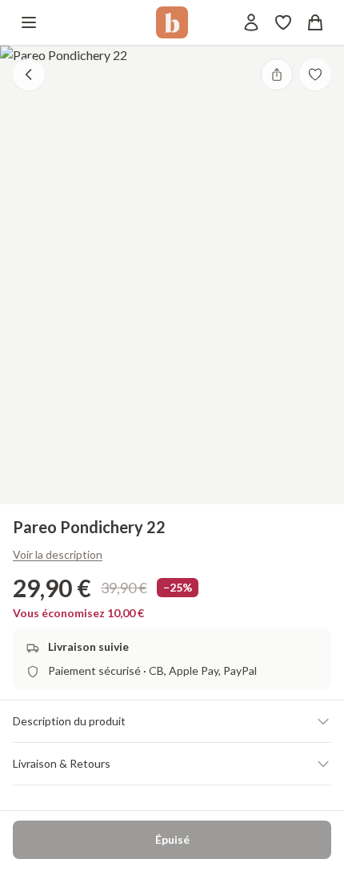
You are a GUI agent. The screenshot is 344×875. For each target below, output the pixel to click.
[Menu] (29, 22)
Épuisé (172, 839)
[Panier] (315, 22)
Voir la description (57, 554)
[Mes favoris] (283, 22)
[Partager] (277, 74)
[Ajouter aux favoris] (315, 74)
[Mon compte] (251, 22)
